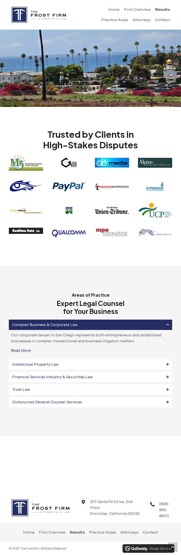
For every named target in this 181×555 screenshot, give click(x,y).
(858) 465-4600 (164, 509)
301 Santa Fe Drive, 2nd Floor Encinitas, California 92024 (115, 507)
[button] (173, 547)
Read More (21, 350)
